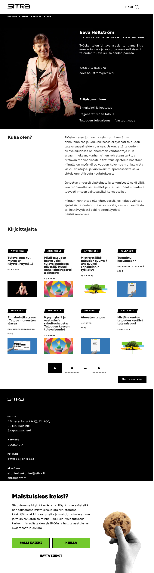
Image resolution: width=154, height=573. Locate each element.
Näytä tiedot (51, 555)
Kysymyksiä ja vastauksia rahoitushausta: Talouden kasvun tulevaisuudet (56, 323)
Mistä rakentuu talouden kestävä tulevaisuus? (130, 320)
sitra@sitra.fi (17, 478)
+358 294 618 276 (92, 67)
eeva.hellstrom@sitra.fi (96, 73)
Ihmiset (25, 17)
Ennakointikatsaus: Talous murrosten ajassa (22, 320)
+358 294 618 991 (21, 459)
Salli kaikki (31, 542)
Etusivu (12, 17)
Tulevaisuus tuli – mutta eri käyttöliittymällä (21, 260)
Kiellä (71, 542)
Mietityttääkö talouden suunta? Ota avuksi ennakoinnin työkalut (94, 263)
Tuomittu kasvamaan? (126, 259)
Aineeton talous (93, 317)
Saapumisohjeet (19, 430)
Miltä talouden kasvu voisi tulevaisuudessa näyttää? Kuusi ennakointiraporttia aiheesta (58, 265)
